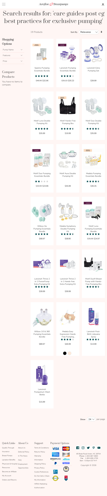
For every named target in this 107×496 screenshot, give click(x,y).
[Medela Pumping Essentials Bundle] (93, 159)
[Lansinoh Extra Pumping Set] (93, 54)
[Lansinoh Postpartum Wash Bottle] (42, 375)
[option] (65, 353)
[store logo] (53, 4)
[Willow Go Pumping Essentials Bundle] (42, 212)
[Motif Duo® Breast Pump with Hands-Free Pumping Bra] (93, 265)
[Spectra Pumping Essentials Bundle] (42, 54)
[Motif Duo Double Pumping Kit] (93, 107)
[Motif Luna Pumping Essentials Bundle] (93, 212)
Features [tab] (6, 55)
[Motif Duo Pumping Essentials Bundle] (42, 159)
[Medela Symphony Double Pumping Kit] (67, 212)
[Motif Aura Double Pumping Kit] (67, 159)
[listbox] (67, 354)
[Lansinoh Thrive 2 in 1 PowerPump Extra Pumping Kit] (42, 265)
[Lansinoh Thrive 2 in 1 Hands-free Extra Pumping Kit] (67, 265)
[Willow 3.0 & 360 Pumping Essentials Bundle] (42, 317)
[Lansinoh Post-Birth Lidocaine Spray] (93, 317)
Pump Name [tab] (8, 49)
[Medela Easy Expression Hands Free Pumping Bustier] (67, 317)
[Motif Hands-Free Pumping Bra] (67, 107)
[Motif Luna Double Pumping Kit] (42, 107)
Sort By (74, 32)
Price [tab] (5, 61)
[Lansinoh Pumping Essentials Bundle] (67, 54)
